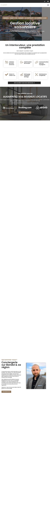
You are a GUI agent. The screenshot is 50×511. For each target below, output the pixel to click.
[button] (48, 5)
